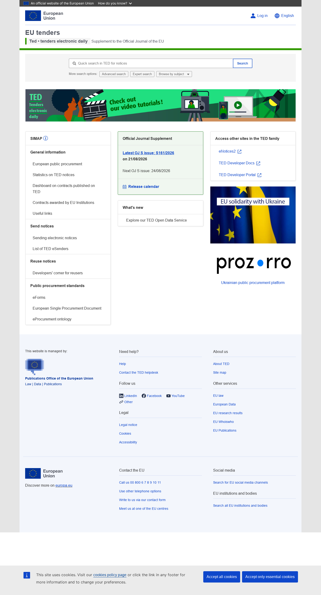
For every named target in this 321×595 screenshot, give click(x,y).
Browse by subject (172, 74)
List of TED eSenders (50, 249)
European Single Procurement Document (67, 308)
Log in (262, 16)
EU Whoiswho (223, 422)
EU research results (228, 413)
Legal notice (128, 425)
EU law (218, 395)
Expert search (142, 74)
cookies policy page (109, 575)
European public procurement (57, 164)
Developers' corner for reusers (58, 273)
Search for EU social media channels (240, 482)
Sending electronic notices (55, 238)
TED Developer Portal (238, 175)
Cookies (125, 433)
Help (122, 364)
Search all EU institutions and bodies (240, 505)
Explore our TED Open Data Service (156, 220)
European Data (224, 404)
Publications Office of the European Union (59, 378)
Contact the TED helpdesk (138, 372)
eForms (39, 297)
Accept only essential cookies (270, 577)
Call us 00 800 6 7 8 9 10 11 (140, 482)
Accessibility (128, 442)
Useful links (42, 213)
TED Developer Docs (237, 163)
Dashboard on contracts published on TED (64, 189)
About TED (221, 364)
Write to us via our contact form (142, 500)
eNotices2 (228, 151)
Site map (219, 372)
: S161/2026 (148, 153)
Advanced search (114, 74)
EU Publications (224, 430)
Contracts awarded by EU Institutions (63, 203)
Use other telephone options (140, 491)
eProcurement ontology (52, 319)
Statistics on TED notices (53, 175)
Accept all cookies (222, 577)
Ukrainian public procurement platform (253, 283)
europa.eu (63, 485)
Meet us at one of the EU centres (143, 508)
